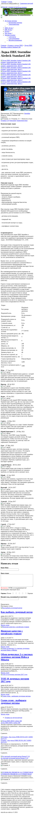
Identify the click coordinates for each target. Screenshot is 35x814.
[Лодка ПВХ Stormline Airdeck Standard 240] (17, 62)
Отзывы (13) (5, 120)
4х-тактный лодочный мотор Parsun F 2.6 (14, 758)
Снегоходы (12, 37)
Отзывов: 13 (15, 119)
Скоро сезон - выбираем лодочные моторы (13, 701)
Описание (12, 120)
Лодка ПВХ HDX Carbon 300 (10, 723)
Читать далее (5, 625)
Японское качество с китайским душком (12, 632)
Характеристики (22, 120)
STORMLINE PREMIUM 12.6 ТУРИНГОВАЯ (16, 774)
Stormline (27, 113)
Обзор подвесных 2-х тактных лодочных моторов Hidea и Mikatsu (17, 657)
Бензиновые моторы (15, 22)
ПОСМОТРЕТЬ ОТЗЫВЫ (9, 735)
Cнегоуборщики (14, 38)
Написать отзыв (27, 119)
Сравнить (4, 117)
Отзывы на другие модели (13, 717)
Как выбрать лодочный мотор (17, 612)
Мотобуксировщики (15, 40)
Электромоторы (14, 24)
